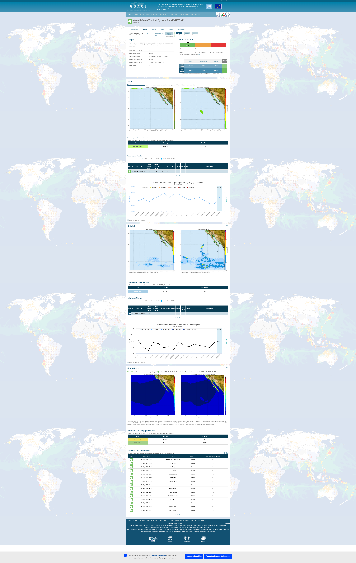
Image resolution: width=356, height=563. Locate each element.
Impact (144, 29)
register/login (220, 0)
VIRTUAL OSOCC (152, 14)
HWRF (187, 33)
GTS (162, 29)
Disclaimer (171, 523)
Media (171, 29)
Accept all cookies (194, 556)
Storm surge (203, 61)
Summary (134, 29)
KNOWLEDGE (188, 14)
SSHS (138, 150)
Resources (181, 29)
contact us (212, 0)
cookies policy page (158, 555)
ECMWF (195, 33)
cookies (227, 523)
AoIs (148, 138)
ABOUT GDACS (200, 520)
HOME (129, 14)
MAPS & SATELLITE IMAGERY (171, 14)
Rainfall (216, 61)
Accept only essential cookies (218, 556)
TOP (227, 81)
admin (227, 0)
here (199, 54)
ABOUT (197, 14)
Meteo (154, 29)
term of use (204, 0)
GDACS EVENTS (139, 14)
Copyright (179, 523)
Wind (190, 61)
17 (133, 171)
